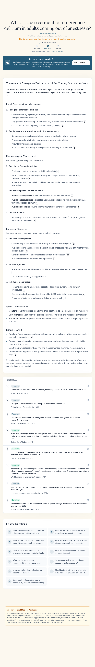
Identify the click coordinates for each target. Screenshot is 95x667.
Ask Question (79, 63)
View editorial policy (57, 51)
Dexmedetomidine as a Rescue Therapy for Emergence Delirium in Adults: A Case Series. (48, 390)
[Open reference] (88, 386)
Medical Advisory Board (47, 34)
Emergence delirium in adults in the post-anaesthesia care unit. (38, 404)
